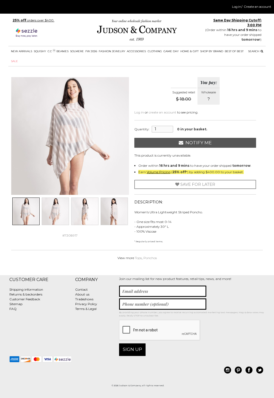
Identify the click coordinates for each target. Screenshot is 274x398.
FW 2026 (91, 51)
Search (254, 51)
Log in (236, 7)
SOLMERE (77, 51)
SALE (14, 61)
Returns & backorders (25, 294)
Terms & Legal (86, 309)
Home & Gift (189, 51)
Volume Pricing (158, 172)
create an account (162, 112)
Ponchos (150, 258)
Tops (138, 258)
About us (82, 294)
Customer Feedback (24, 299)
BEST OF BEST (234, 51)
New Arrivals (21, 51)
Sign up (132, 349)
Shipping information (26, 289)
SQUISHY (40, 51)
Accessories (136, 51)
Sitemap (15, 304)
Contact (81, 289)
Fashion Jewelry (112, 51)
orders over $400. (33, 20)
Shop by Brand (211, 51)
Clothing (155, 51)
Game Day (171, 51)
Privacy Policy (86, 304)
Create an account (257, 7)
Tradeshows (84, 299)
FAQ (13, 309)
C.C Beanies (58, 51)
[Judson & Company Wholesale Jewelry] (137, 31)
